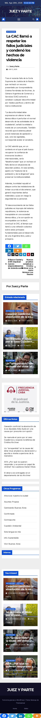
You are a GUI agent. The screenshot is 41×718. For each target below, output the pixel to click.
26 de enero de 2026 (17, 645)
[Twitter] (18, 246)
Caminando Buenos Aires (15, 508)
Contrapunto (9, 520)
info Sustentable (11, 538)
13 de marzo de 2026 (17, 593)
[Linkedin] (9, 251)
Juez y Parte (14, 66)
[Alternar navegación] (18, 19)
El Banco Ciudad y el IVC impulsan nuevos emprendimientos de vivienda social (14, 264)
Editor (26, 708)
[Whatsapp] (26, 246)
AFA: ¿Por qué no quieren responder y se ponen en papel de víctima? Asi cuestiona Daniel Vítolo (20, 464)
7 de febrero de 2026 (17, 619)
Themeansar (20, 703)
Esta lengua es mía (12, 532)
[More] (18, 251)
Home (15, 708)
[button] (33, 19)
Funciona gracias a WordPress (13, 700)
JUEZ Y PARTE (20, 11)
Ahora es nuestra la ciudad (16, 496)
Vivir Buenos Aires (12, 544)
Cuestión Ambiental (12, 526)
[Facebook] (9, 246)
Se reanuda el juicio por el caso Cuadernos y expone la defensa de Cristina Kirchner (19, 439)
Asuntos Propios (11, 502)
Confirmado (9, 514)
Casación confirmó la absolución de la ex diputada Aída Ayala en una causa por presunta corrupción (20, 428)
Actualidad (11, 31)
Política (19, 311)
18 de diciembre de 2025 (18, 670)
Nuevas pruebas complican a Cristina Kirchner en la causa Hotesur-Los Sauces (27, 267)
